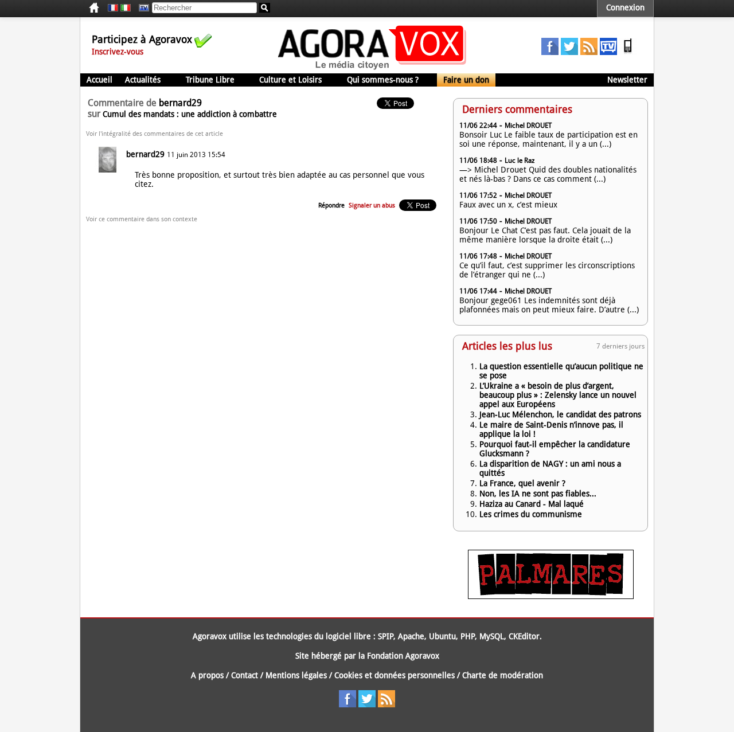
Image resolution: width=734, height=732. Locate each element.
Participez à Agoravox (142, 39)
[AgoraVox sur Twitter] (569, 52)
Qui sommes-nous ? (383, 79)
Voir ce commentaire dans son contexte (141, 219)
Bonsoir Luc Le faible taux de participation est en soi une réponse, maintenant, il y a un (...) (548, 139)
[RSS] (589, 52)
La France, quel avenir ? (522, 483)
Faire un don (466, 79)
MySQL (491, 636)
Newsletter (627, 79)
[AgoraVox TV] (608, 52)
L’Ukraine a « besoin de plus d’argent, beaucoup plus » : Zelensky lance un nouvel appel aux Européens (558, 395)
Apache (411, 636)
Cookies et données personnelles (394, 675)
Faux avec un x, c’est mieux (508, 204)
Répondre (331, 205)
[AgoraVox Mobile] (628, 52)
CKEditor (524, 636)
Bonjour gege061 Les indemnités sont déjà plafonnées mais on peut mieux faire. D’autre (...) (549, 305)
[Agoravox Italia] (125, 8)
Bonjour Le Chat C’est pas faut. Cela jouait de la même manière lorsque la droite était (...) (545, 235)
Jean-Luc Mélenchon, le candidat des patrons (560, 414)
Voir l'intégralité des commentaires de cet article (154, 134)
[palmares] (551, 596)
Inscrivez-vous (117, 51)
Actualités (143, 79)
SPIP (385, 636)
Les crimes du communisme (530, 514)
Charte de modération (502, 675)
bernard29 (145, 154)
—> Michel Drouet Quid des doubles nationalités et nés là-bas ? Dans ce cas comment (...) (548, 174)
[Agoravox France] (113, 8)
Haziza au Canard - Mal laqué (531, 503)
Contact (244, 675)
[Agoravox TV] (141, 8)
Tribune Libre (210, 79)
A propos (207, 675)
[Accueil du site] (372, 68)
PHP (467, 636)
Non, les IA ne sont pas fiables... (537, 493)
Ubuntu (442, 636)
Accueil (99, 79)
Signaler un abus (372, 205)
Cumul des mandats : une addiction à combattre (190, 114)
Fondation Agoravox (403, 655)
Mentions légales (296, 675)
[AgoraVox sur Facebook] (550, 52)
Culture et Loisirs (290, 79)
